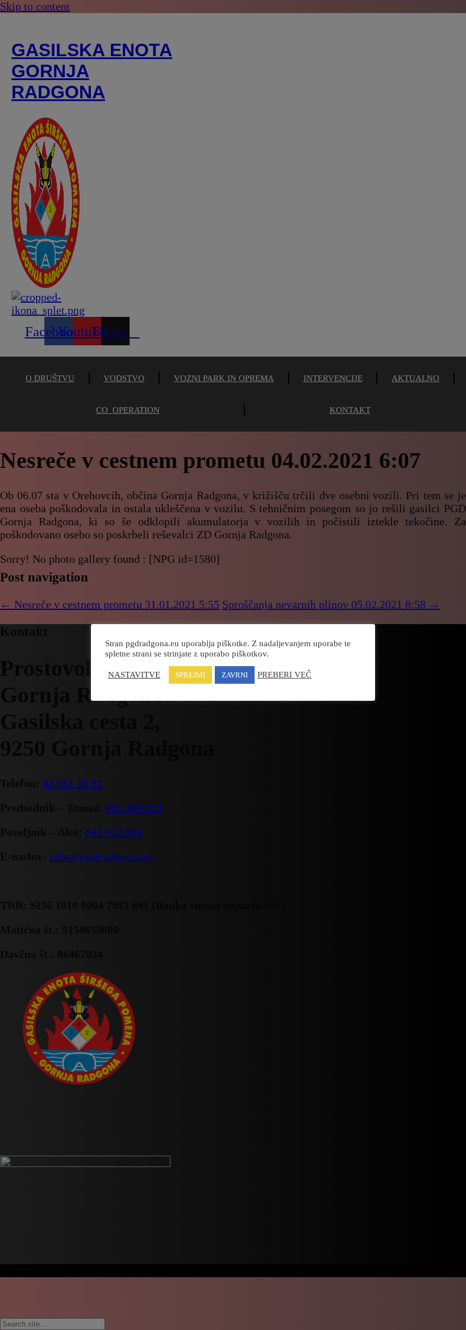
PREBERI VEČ (284, 674)
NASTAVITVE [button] (134, 674)
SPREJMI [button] (190, 675)
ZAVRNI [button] (235, 675)
